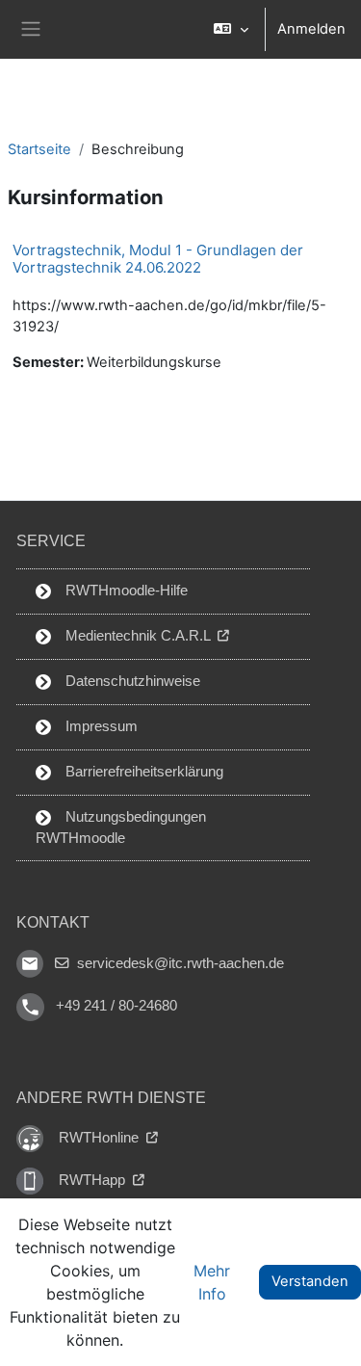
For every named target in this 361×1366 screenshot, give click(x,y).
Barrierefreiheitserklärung (142, 771)
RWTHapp (94, 1180)
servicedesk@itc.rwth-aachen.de (178, 963)
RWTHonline (100, 1137)
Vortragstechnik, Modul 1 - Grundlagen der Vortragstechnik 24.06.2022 (158, 258)
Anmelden (311, 29)
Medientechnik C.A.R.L (138, 636)
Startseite (39, 149)
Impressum (100, 726)
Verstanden (309, 1281)
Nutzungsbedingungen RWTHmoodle (121, 827)
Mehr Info (211, 1282)
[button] (230, 29)
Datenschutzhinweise (131, 681)
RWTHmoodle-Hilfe (125, 590)
